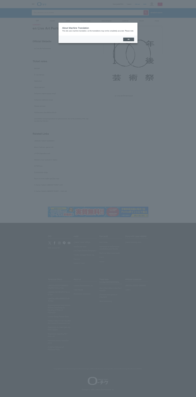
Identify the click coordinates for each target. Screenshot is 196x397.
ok (129, 39)
